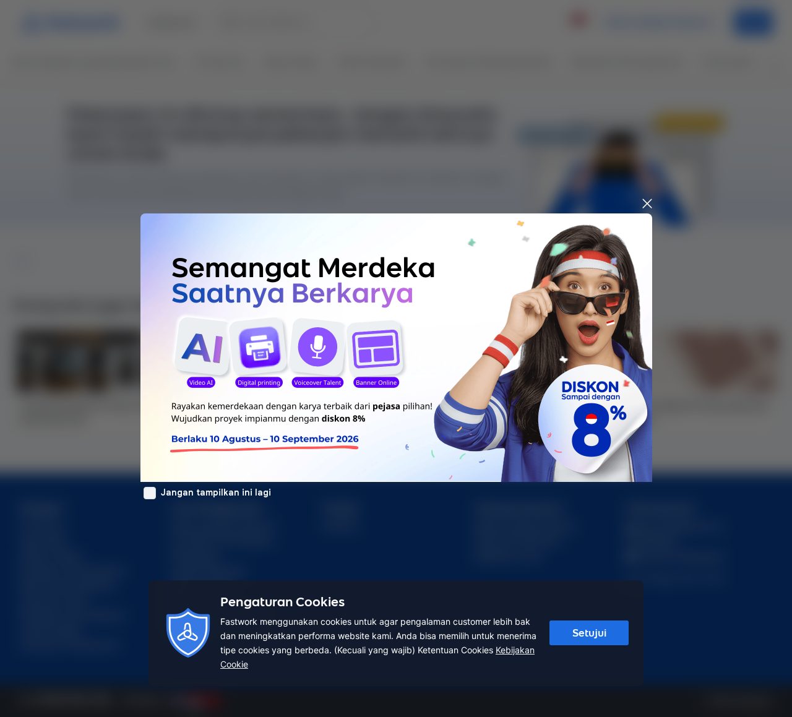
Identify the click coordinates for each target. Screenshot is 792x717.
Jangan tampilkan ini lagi (216, 492)
